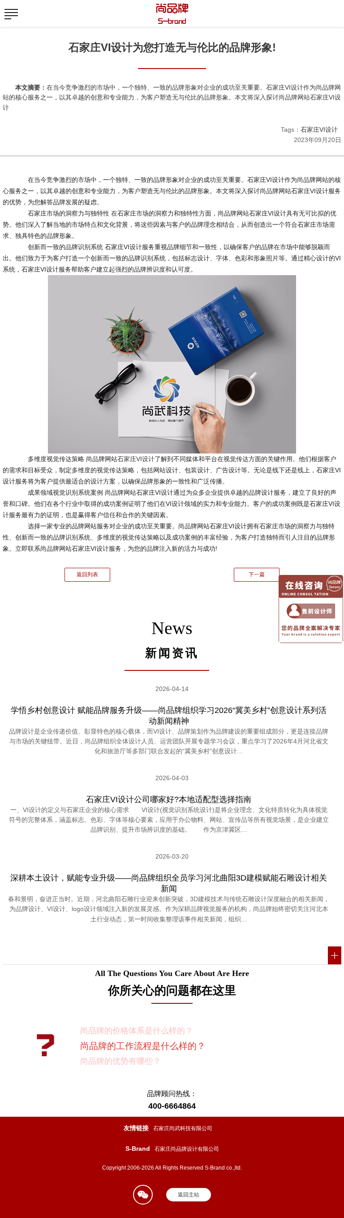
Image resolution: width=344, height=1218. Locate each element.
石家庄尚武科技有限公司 (182, 1128)
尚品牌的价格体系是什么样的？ (136, 1030)
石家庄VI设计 (319, 129)
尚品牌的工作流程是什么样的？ (143, 1046)
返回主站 (188, 1195)
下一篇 (257, 574)
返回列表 (87, 574)
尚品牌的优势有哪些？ (120, 1061)
